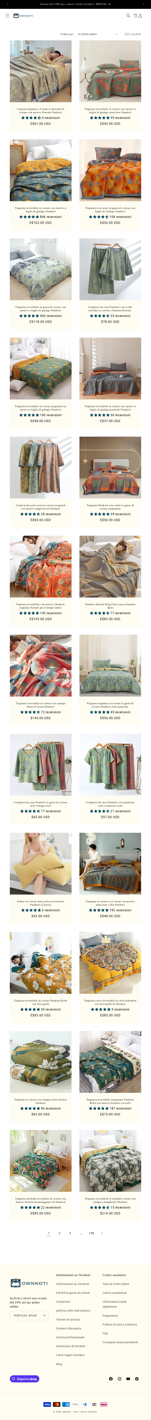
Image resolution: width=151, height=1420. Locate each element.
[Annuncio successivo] (143, 4)
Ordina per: (67, 34)
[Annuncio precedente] (7, 4)
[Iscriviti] (44, 1315)
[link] (49, 1233)
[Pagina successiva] (102, 1233)
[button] (7, 15)
